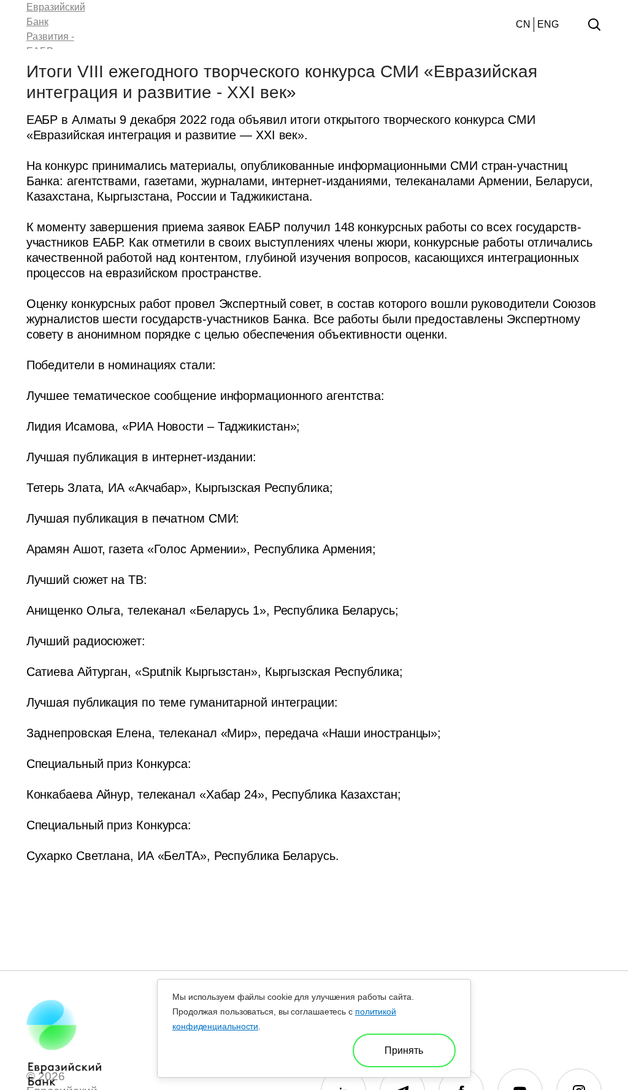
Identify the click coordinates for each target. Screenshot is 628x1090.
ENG (548, 24)
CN (523, 24)
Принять (404, 1050)
